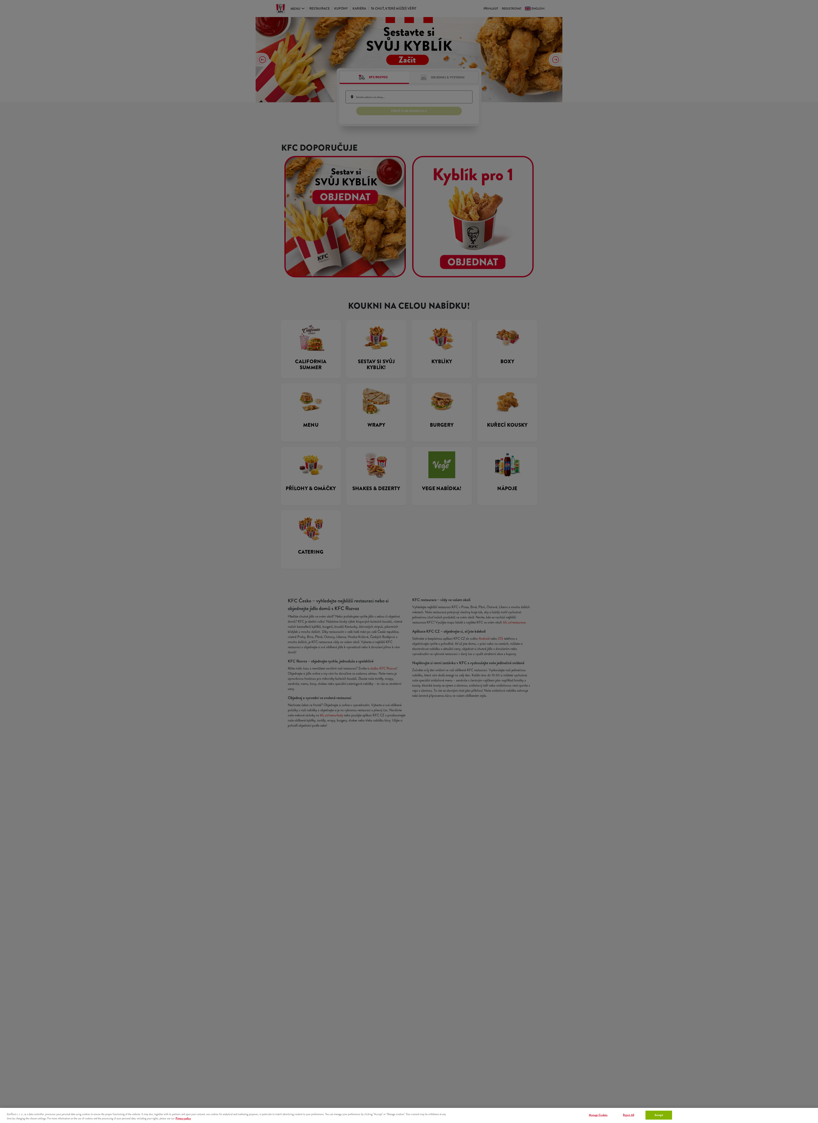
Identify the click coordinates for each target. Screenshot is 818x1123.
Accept (659, 1115)
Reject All (628, 1115)
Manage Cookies (598, 1115)
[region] (409, 1115)
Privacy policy (183, 1118)
